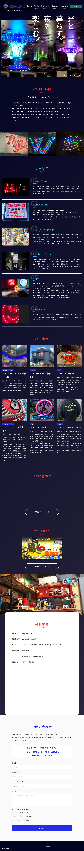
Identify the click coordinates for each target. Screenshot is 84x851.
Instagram (64, 6)
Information (45, 6)
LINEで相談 (76, 7)
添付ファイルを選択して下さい (21, 813)
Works (36, 6)
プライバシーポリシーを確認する (21, 820)
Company (55, 6)
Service (29, 6)
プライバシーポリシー (36, 846)
